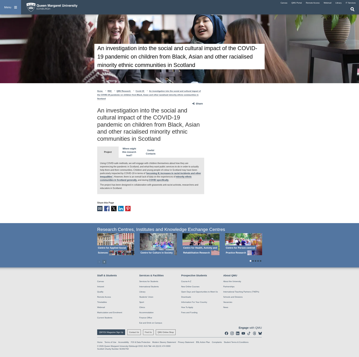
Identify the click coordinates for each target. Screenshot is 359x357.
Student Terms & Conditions (236, 342)
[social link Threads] (254, 333)
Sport (141, 302)
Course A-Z (186, 281)
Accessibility (123, 342)
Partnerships (228, 286)
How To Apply (187, 307)
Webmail (101, 307)
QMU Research (124, 91)
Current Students (104, 318)
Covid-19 (140, 91)
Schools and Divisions (233, 297)
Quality (100, 292)
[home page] (50, 6)
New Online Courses (190, 286)
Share (199, 103)
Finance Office (145, 318)
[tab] (108, 152)
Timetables (102, 302)
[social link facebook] (226, 333)
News (225, 307)
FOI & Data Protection (140, 342)
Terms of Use (110, 342)
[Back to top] (355, 329)
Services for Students (148, 281)
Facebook (107, 208)
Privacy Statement (186, 342)
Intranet (100, 286)
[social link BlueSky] (260, 333)
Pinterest (128, 208)
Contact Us (134, 332)
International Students (149, 286)
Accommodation (146, 312)
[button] (10, 7)
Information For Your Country (194, 302)
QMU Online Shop (166, 332)
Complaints (217, 342)
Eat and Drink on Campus (150, 323)
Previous (99, 262)
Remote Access (104, 297)
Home (100, 91)
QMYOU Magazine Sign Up (111, 332)
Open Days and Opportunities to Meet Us (199, 292)
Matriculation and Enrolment (109, 312)
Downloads (186, 297)
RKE (110, 91)
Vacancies (227, 302)
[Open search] (352, 9)
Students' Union (146, 297)
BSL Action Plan (203, 342)
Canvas (100, 281)
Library (142, 292)
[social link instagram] (232, 333)
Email (100, 208)
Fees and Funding (189, 312)
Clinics (142, 307)
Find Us (148, 332)
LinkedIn (121, 208)
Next (104, 262)
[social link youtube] (243, 333)
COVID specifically (159, 180)
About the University (232, 281)
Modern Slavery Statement (164, 342)
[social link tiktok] (249, 333)
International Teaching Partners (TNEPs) (241, 292)
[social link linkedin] (237, 333)
